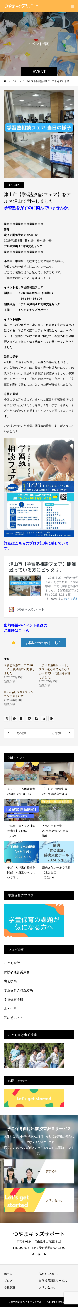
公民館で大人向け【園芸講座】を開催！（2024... (21, 830)
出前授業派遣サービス (53, 1280)
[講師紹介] (39, 1160)
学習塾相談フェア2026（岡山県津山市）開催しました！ (19, 669)
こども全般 (12, 963)
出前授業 (10, 981)
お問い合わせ (47, 1287)
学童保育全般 (13, 999)
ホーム (8, 1273)
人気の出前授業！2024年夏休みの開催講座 (55, 830)
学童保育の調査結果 (18, 990)
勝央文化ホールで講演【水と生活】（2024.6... (56, 872)
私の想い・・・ (15, 1017)
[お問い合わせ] (39, 1189)
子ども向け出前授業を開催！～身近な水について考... (21, 872)
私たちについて (49, 1273)
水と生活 (10, 1008)
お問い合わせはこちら (44, 643)
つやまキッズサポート (39, 1234)
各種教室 (9, 1287)
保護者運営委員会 (17, 972)
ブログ (8, 1280)
